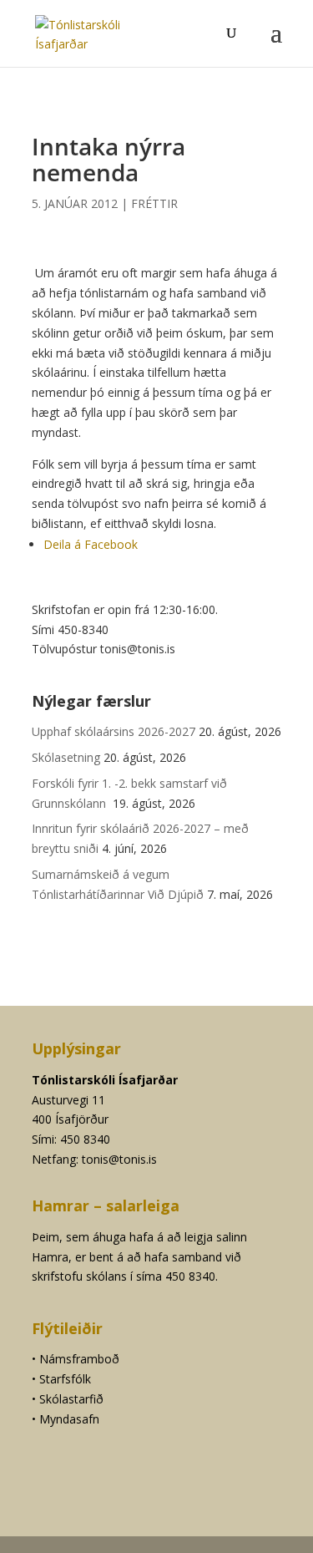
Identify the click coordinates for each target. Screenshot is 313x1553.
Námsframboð (79, 1359)
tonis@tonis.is (119, 1159)
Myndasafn (69, 1419)
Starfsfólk (65, 1379)
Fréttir (154, 203)
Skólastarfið (71, 1399)
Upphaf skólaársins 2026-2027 (113, 731)
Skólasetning (66, 757)
